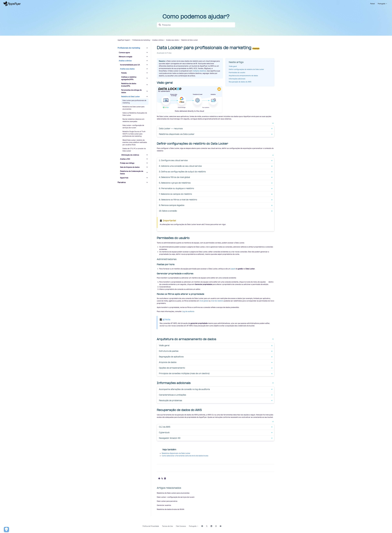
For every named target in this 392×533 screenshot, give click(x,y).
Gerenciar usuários (164, 505)
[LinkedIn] (165, 479)
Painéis (124, 73)
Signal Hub (124, 178)
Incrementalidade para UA (130, 65)
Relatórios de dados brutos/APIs (128, 84)
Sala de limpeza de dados (130, 167)
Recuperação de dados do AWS (240, 82)
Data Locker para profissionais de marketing (134, 101)
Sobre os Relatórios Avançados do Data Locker (134, 114)
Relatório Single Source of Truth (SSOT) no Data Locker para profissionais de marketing (133, 134)
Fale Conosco (181, 526)
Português (382, 4)
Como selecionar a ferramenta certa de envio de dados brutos (185, 456)
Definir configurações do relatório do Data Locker (246, 69)
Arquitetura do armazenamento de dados (243, 76)
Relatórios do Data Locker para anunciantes (173, 493)
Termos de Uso (167, 526)
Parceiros (122, 182)
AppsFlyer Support (124, 40)
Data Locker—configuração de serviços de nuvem (175, 497)
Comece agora (124, 52)
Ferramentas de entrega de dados (131, 91)
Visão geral (233, 66)
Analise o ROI (125, 159)
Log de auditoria (188, 311)
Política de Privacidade (151, 526)
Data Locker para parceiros (167, 501)
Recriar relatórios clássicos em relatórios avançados (133, 120)
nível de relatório (217, 301)
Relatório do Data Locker (189, 40)
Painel (372, 4)
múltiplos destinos (199, 71)
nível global (204, 301)
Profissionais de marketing (141, 40)
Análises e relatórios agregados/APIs (128, 78)
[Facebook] (159, 479)
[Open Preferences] (6, 529)
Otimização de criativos (130, 155)
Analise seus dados (172, 40)
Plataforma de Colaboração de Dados (131, 172)
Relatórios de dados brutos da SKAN (170, 509)
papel (233, 269)
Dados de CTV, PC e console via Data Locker (134, 150)
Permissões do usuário (237, 72)
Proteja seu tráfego (127, 163)
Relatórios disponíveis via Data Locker (176, 453)
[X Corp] (162, 479)
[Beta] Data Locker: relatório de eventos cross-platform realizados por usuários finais (134, 142)
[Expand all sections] (273, 123)
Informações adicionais (237, 79)
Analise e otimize (158, 40)
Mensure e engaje (125, 57)
